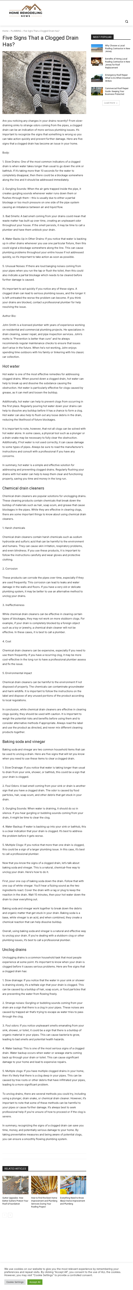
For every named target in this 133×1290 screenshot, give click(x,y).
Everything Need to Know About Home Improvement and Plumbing (72, 1201)
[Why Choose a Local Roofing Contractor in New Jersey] (97, 48)
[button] (126, 21)
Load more (109, 102)
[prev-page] (4, 1215)
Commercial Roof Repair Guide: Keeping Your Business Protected (116, 91)
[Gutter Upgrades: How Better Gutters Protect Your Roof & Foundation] (15, 1185)
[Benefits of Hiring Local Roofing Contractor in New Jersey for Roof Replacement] (97, 61)
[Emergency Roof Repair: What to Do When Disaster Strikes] (97, 78)
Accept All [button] (34, 1282)
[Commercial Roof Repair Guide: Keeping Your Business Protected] (97, 91)
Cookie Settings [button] (15, 1282)
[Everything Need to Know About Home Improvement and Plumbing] (73, 1185)
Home (5, 30)
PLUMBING (16, 30)
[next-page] (10, 1215)
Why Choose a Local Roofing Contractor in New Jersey (117, 48)
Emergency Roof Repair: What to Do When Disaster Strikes (117, 78)
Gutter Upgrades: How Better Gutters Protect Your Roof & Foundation (15, 1201)
